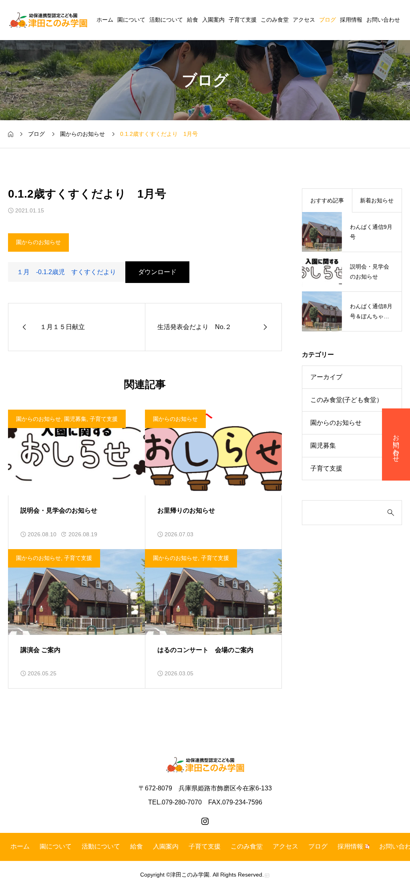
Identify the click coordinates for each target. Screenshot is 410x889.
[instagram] (205, 821)
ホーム (104, 19)
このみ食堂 (275, 19)
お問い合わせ (383, 19)
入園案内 (213, 19)
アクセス (304, 19)
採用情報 (351, 19)
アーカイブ (326, 377)
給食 (192, 19)
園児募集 (75, 419)
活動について (166, 19)
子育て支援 (243, 19)
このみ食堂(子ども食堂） (346, 399)
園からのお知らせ (38, 242)
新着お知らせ (377, 200)
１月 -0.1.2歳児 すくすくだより (66, 272)
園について (131, 19)
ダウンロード (157, 272)
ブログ (327, 19)
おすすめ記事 (327, 200)
